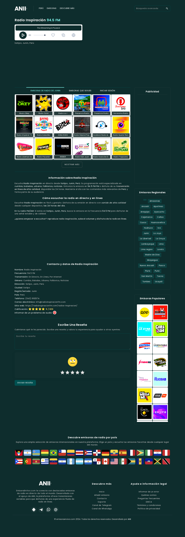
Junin (146, 233)
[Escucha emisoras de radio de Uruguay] (45, 461)
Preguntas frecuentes (149, 498)
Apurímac (158, 206)
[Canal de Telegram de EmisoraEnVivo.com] (41, 510)
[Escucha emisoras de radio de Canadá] (105, 461)
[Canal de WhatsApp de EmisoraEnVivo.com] (48, 510)
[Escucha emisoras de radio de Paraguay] (157, 453)
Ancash (145, 206)
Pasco (162, 265)
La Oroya (160, 238)
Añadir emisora (101, 495)
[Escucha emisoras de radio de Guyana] (140, 453)
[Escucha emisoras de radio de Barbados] (140, 461)
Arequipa (145, 212)
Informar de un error (149, 491)
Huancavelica (158, 222)
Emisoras (51, 8)
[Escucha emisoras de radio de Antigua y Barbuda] (19, 453)
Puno (157, 271)
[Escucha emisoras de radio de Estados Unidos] (114, 461)
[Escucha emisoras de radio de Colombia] (71, 453)
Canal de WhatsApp (102, 508)
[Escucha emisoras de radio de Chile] (62, 453)
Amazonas (155, 201)
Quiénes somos (149, 495)
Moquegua (152, 260)
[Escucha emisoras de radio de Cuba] (88, 453)
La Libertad (145, 238)
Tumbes (146, 281)
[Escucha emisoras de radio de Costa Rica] (79, 453)
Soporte (102, 502)
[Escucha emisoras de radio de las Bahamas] (131, 461)
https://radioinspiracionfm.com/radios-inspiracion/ (51, 305)
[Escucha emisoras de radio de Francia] (131, 453)
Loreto (160, 249)
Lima (161, 244)
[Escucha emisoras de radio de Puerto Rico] (19, 461)
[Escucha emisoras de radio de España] (123, 453)
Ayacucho (159, 212)
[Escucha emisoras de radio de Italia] (149, 453)
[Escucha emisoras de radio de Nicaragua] (88, 461)
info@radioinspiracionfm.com (51, 302)
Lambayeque (147, 244)
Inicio (101, 491)
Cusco (143, 222)
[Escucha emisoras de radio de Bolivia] (45, 453)
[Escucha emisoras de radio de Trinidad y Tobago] (166, 461)
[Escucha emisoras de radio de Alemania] (105, 453)
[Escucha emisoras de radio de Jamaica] (157, 461)
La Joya (157, 233)
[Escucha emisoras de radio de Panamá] (97, 461)
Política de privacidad (149, 508)
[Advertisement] (92, 65)
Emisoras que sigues (80, 90)
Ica (159, 228)
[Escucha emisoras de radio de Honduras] (79, 461)
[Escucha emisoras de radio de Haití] (149, 461)
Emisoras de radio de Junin (45, 90)
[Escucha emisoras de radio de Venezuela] (53, 461)
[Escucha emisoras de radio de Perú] (166, 453)
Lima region (147, 249)
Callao (160, 217)
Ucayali (159, 281)
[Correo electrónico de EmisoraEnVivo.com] (56, 510)
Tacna (160, 276)
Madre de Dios (152, 254)
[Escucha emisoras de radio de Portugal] (27, 461)
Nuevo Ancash (147, 265)
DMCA (149, 502)
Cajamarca (146, 217)
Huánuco (148, 228)
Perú (41, 8)
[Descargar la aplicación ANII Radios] (34, 510)
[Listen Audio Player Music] (73, 35)
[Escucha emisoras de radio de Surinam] (36, 461)
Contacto (102, 498)
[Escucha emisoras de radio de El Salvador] (62, 461)
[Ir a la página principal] (45, 485)
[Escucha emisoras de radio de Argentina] (27, 453)
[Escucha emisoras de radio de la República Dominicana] (97, 453)
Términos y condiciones (149, 505)
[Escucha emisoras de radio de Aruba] (36, 453)
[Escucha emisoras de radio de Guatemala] (71, 461)
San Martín (147, 276)
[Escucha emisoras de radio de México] (123, 461)
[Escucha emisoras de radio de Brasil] (53, 453)
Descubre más (67, 8)
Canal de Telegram (102, 505)
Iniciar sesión (107, 90)
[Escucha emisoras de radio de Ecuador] (114, 453)
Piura (147, 271)
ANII (129, 519)
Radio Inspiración (37, 20)
